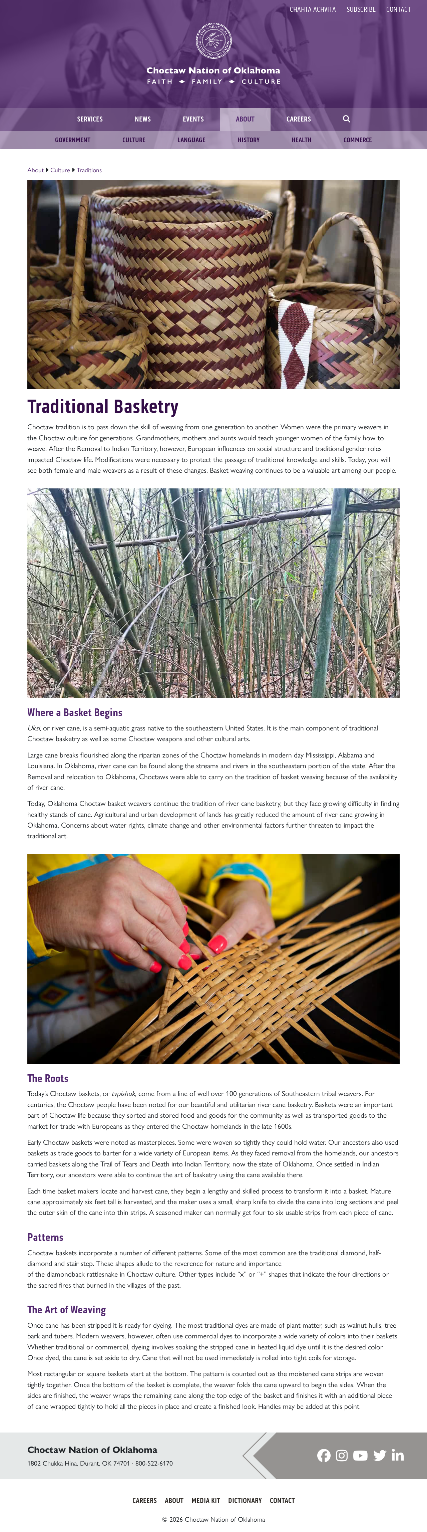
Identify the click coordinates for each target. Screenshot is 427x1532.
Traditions (89, 169)
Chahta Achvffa (313, 9)
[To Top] (397, 1513)
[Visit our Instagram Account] (342, 1457)
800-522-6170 (154, 1463)
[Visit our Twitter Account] (380, 1457)
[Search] (346, 119)
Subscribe (361, 9)
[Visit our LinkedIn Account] (398, 1457)
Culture (61, 169)
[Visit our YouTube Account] (360, 1457)
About (35, 169)
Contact (398, 9)
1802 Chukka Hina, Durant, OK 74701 (78, 1463)
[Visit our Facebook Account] (324, 1457)
